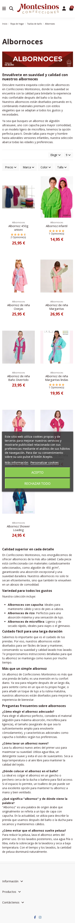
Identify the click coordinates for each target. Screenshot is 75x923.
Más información (16, 462)
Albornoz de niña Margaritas (56, 307)
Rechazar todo (37, 483)
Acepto (37, 472)
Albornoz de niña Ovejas (18, 307)
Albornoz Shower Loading (18, 528)
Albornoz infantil (56, 226)
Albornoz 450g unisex (18, 228)
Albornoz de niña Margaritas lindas (56, 378)
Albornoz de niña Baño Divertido (18, 378)
